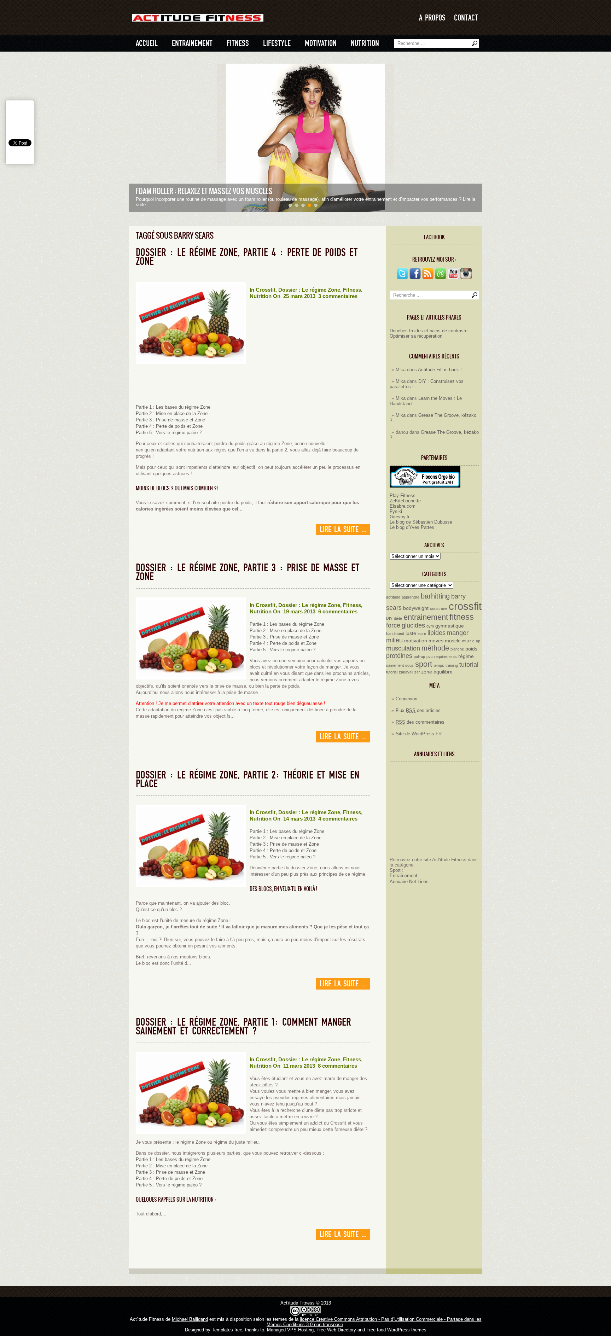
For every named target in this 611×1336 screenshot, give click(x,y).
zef (417, 672)
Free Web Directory (336, 1329)
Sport (395, 870)
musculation (403, 648)
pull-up (419, 656)
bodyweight (416, 608)
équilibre (443, 672)
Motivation (321, 43)
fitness (461, 617)
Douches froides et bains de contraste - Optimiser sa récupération (430, 333)
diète (398, 618)
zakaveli (406, 672)
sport (423, 664)
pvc (429, 656)
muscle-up (471, 641)
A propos (432, 17)
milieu (394, 640)
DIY (389, 618)
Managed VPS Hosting (290, 1329)
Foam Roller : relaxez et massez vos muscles (204, 191)
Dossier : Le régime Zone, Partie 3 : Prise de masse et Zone (248, 572)
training (452, 665)
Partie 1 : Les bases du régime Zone (173, 407)
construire (438, 608)
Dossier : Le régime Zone (309, 290)
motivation (415, 640)
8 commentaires (337, 1066)
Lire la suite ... (343, 529)
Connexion (406, 698)
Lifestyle (277, 43)
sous (409, 665)
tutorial (468, 664)
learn (422, 633)
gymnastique (449, 626)
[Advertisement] (434, 812)
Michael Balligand (190, 1319)
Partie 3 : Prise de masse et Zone (170, 419)
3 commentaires (337, 296)
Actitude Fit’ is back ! (440, 369)
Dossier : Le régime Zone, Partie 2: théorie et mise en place (247, 779)
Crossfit (265, 290)
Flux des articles (418, 710)
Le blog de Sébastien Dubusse (421, 522)
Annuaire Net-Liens (409, 881)
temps (438, 665)
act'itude (393, 597)
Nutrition (365, 43)
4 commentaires (337, 819)
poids (471, 649)
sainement (395, 665)
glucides (413, 625)
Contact (466, 17)
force (393, 625)
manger (458, 632)
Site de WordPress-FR (419, 733)
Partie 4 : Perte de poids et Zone (169, 426)
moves (436, 640)
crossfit (465, 606)
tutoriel (391, 672)
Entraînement (403, 875)
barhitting (435, 596)
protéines (399, 655)
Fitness (238, 43)
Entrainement (192, 43)
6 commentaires (337, 611)
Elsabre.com (402, 506)
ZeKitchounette (405, 500)
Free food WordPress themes (396, 1329)
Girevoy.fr (399, 516)
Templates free (227, 1329)
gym (430, 626)
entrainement (425, 617)
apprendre (410, 597)
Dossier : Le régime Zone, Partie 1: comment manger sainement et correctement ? (243, 1026)
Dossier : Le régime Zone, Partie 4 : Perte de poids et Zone (247, 257)
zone (426, 672)
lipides (436, 632)
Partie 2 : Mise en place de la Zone (172, 413)
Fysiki (396, 511)
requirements (445, 656)
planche (457, 649)
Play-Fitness (402, 495)
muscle (453, 640)
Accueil (147, 43)
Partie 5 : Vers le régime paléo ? (169, 432)
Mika (401, 369)
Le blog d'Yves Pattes (412, 527)
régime (466, 656)
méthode (435, 648)
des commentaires (420, 722)
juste (411, 633)
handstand (395, 633)
